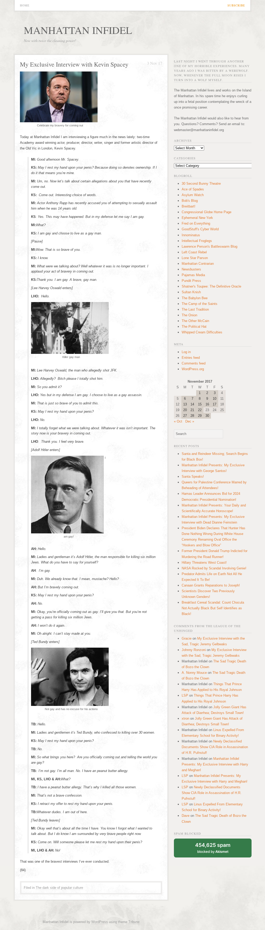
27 (185, 416)
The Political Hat (194, 326)
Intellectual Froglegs (197, 241)
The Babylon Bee (195, 298)
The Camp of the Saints (199, 304)
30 (207, 416)
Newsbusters (191, 269)
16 (207, 404)
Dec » (189, 421)
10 (214, 398)
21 (192, 410)
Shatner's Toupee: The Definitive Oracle (211, 286)
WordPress (99, 922)
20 (185, 410)
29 (200, 416)
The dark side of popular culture (59, 888)
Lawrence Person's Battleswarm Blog (209, 246)
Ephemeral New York (197, 218)
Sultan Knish (191, 292)
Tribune (133, 922)
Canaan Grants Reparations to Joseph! (211, 585)
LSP (185, 695)
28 (192, 416)
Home (25, 5)
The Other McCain (195, 321)
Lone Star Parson (195, 258)
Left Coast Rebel (194, 252)
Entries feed (191, 358)
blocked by (213, 848)
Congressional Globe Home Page (206, 212)
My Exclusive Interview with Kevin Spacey (74, 64)
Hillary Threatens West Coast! (204, 562)
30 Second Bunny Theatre (201, 183)
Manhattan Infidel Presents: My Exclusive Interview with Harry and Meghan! (215, 764)
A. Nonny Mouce (194, 673)
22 (200, 410)
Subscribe (236, 5)
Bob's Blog (190, 201)
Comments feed (193, 363)
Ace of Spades (193, 189)
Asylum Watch (193, 195)
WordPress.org (193, 369)
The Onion (189, 315)
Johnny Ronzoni (194, 650)
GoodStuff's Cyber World (200, 229)
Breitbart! (188, 206)
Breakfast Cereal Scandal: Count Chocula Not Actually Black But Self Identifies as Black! (213, 608)
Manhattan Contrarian (198, 264)
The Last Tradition (195, 309)
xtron (185, 718)
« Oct (178, 421)
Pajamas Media (193, 275)
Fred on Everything (196, 223)
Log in (186, 352)
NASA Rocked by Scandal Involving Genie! (214, 568)
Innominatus (191, 235)
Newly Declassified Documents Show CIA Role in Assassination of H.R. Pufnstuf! (215, 747)
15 (200, 404)
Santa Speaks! (193, 476)
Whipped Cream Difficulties (202, 332)
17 (214, 404)
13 (185, 404)
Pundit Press (191, 281)
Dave (185, 816)
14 (192, 404)
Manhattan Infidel (78, 30)
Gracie (187, 638)
